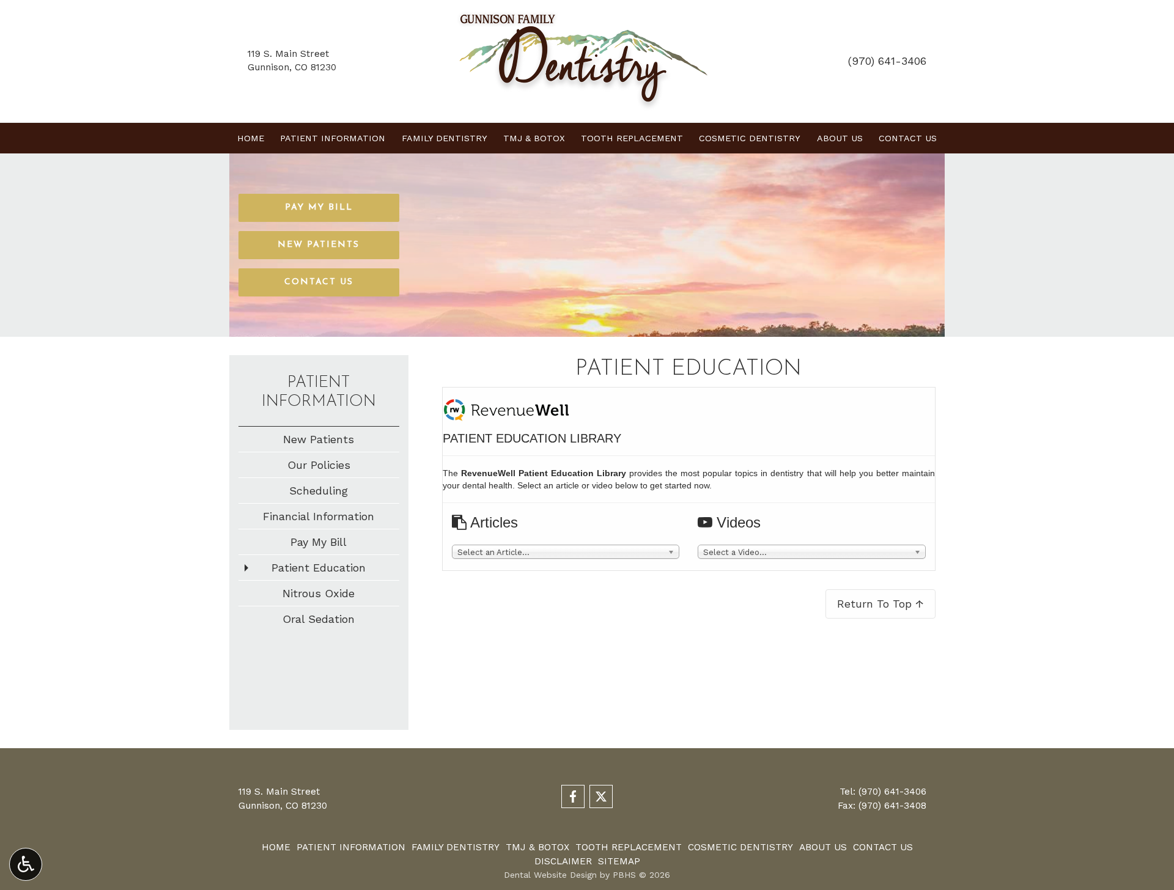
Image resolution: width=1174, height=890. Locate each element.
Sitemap (619, 861)
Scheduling (318, 490)
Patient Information (332, 138)
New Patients (318, 439)
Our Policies (318, 464)
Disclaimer (563, 861)
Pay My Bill (318, 541)
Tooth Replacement (632, 138)
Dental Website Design (550, 875)
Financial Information (318, 516)
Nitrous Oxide (318, 593)
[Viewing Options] (25, 864)
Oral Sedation (318, 618)
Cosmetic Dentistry (749, 138)
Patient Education (318, 567)
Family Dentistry (444, 138)
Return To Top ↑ (880, 603)
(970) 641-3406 (887, 60)
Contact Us (908, 138)
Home (250, 138)
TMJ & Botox (534, 138)
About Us (840, 138)
